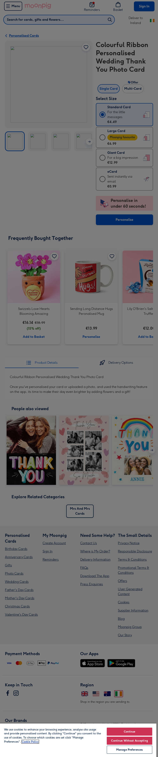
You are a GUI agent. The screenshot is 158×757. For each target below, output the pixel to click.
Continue (129, 731)
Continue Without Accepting (129, 740)
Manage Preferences (129, 749)
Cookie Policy (30, 741)
